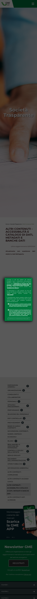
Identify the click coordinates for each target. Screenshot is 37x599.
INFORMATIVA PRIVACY (13, 288)
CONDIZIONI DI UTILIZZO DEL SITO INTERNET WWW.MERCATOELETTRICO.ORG (19, 284)
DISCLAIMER (10, 294)
